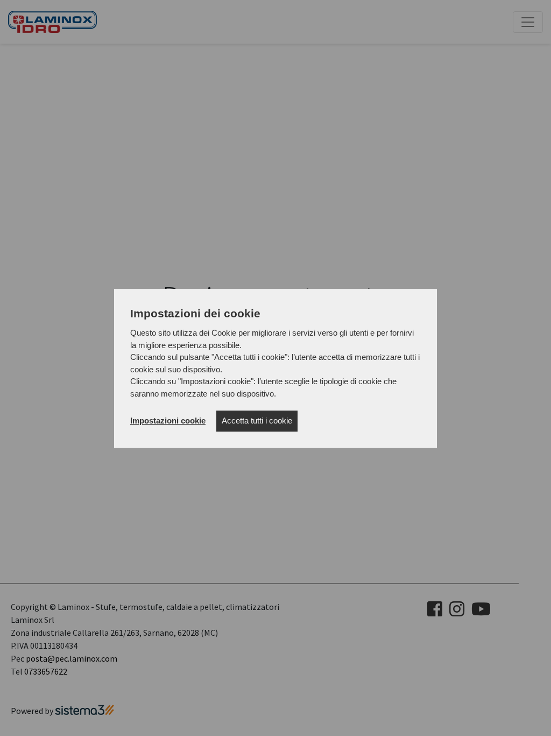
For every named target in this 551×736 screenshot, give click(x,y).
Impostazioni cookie (168, 420)
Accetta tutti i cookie (257, 420)
